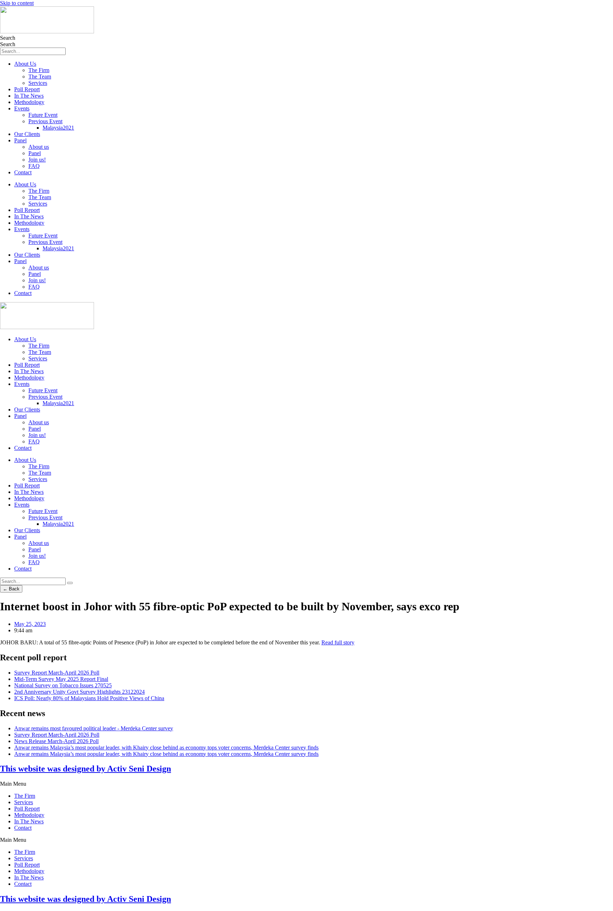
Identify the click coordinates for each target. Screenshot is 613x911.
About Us (25, 64)
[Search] (70, 583)
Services (37, 83)
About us (38, 147)
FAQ (34, 166)
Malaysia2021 (58, 128)
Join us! (37, 160)
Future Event (42, 115)
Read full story (337, 642)
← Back (11, 588)
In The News (29, 96)
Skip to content (17, 3)
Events (21, 108)
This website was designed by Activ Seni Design (85, 768)
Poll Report (27, 89)
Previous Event (45, 121)
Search (7, 38)
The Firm (38, 70)
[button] (306, 784)
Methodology (29, 102)
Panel (20, 140)
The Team (39, 76)
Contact (23, 172)
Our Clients (27, 134)
